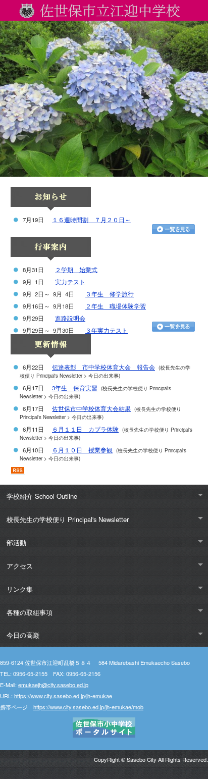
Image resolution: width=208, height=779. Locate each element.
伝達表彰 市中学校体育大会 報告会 (103, 367)
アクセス (20, 565)
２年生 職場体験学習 (115, 306)
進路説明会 (70, 318)
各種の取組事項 (30, 612)
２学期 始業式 (76, 270)
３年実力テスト (106, 330)
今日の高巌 (23, 635)
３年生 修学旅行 (109, 294)
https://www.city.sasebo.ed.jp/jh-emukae (63, 696)
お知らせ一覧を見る (173, 229)
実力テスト (70, 282)
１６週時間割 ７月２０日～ (91, 220)
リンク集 (20, 589)
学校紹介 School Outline (42, 496)
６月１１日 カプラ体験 (85, 429)
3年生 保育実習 (74, 388)
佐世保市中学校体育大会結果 (91, 408)
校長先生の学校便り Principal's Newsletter (68, 519)
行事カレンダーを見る (173, 327)
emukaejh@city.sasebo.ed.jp (53, 685)
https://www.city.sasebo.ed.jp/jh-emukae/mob (88, 707)
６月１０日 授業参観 (82, 450)
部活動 (16, 542)
